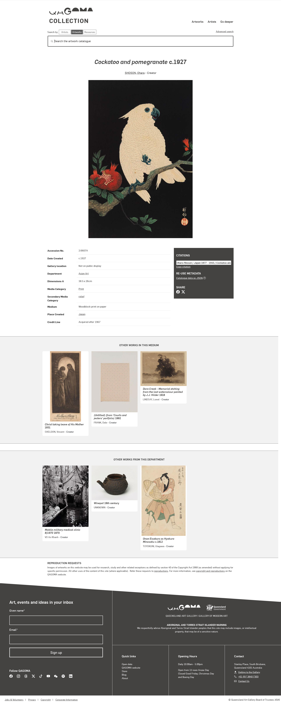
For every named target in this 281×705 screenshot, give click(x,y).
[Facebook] (178, 292)
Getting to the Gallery (249, 672)
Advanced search (225, 31)
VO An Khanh (51, 537)
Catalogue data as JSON (189, 278)
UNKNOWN (99, 507)
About (125, 678)
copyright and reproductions (210, 570)
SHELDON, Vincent (54, 431)
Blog (124, 674)
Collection (69, 20)
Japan (82, 314)
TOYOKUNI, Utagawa (153, 546)
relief (81, 296)
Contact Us (243, 681)
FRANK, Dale (100, 422)
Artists (212, 21)
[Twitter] (183, 292)
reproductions (161, 570)
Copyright (46, 699)
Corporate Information (66, 699)
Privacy (32, 699)
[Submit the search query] (49, 41)
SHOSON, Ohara (135, 73)
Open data (127, 664)
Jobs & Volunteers (14, 699)
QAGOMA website (131, 667)
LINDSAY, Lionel (151, 399)
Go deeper (226, 21)
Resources (89, 32)
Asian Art (84, 273)
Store (124, 671)
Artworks (197, 21)
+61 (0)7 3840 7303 (248, 676)
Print (81, 288)
